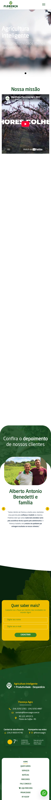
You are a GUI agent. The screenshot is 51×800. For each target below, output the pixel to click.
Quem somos (26, 766)
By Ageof (25, 797)
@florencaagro (40, 733)
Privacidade (26, 792)
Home (25, 762)
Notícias (25, 775)
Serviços (25, 770)
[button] (43, 5)
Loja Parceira (26, 788)
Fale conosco (25, 784)
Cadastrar (25, 635)
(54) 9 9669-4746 (15, 733)
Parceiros (25, 779)
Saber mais (22, 253)
